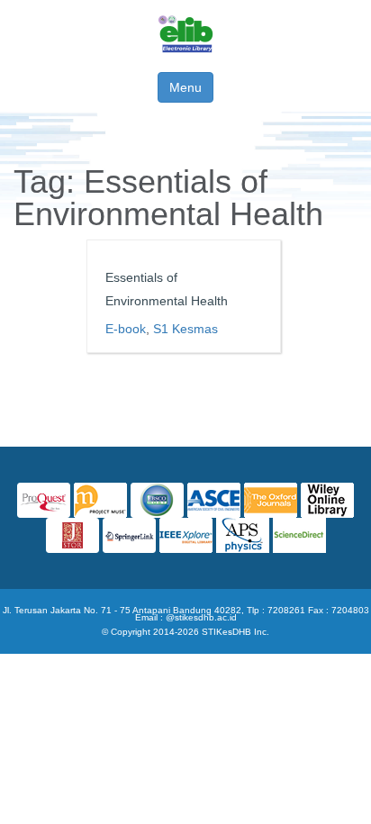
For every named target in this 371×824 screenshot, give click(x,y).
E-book (125, 328)
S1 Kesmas (185, 328)
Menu (185, 87)
